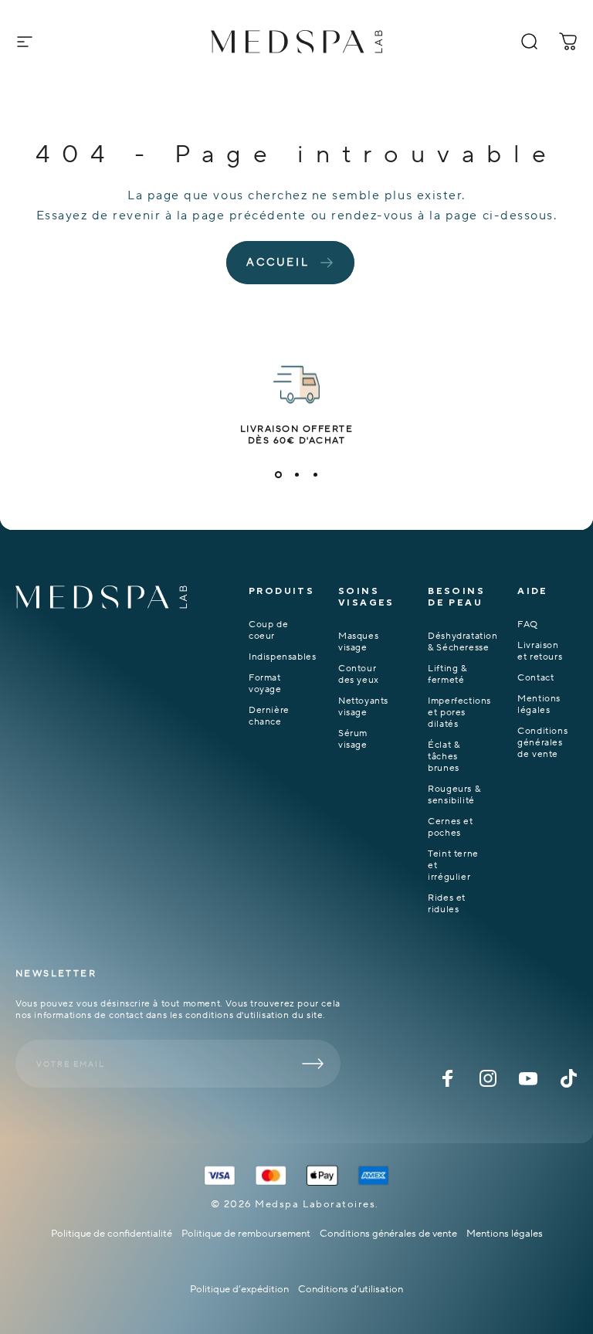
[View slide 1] (278, 474)
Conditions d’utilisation (350, 1289)
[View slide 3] (315, 474)
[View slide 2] (296, 474)
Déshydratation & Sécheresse (462, 641)
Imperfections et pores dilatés (459, 712)
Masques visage (358, 641)
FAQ (527, 624)
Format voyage (265, 683)
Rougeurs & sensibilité (454, 794)
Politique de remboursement (245, 1233)
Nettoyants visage (363, 706)
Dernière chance (269, 716)
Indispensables (282, 657)
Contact (535, 678)
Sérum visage (353, 739)
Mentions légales (539, 704)
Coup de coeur (268, 630)
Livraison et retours (539, 651)
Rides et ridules (447, 903)
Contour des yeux (358, 674)
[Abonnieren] (312, 1063)
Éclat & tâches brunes (443, 756)
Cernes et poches (450, 827)
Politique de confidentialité (111, 1233)
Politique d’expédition (239, 1289)
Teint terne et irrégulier (453, 865)
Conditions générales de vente (542, 742)
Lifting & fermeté (447, 674)
